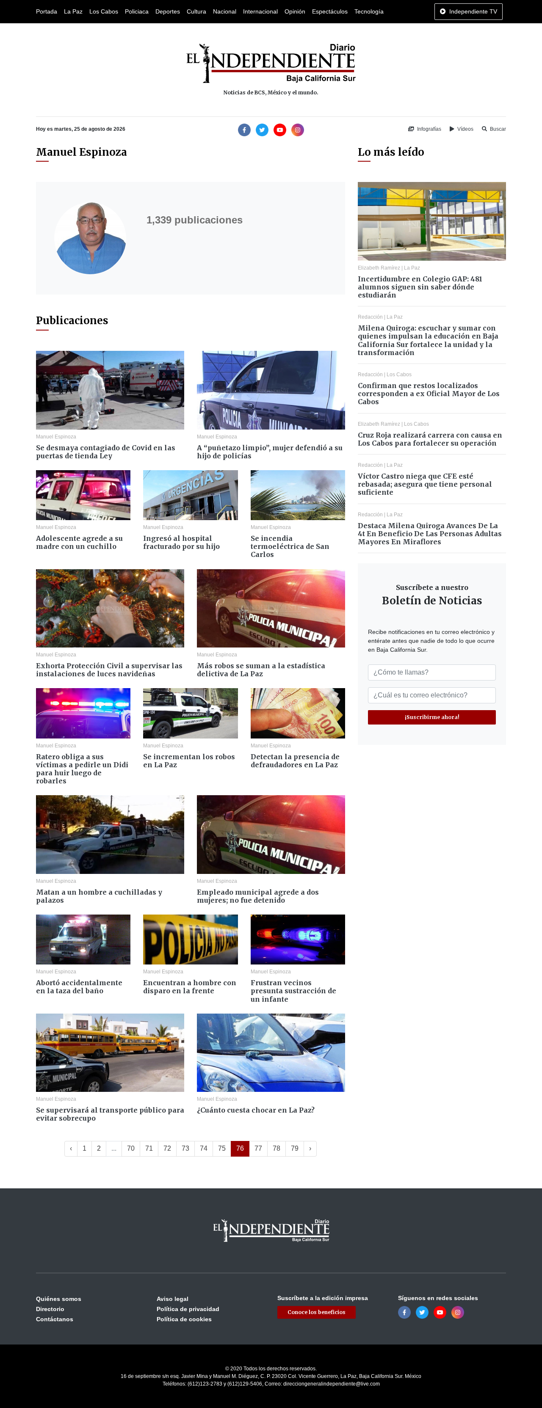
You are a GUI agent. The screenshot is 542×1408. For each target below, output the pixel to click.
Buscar (497, 129)
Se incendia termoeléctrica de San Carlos (290, 546)
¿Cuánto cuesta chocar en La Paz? (256, 1110)
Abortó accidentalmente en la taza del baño (79, 986)
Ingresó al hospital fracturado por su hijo (181, 542)
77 (258, 1148)
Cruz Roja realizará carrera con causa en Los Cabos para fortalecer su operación (430, 439)
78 (276, 1148)
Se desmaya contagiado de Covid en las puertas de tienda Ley (105, 452)
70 (131, 1148)
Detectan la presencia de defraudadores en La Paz (295, 760)
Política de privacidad (188, 1309)
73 (185, 1148)
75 (222, 1148)
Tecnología (369, 11)
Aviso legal (172, 1298)
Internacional (260, 11)
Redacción (370, 317)
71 (149, 1148)
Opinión (295, 11)
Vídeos (464, 129)
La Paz (73, 11)
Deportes (167, 11)
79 (295, 1148)
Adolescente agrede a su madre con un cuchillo (79, 542)
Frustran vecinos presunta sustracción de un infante (293, 990)
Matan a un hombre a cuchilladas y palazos (99, 896)
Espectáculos (330, 11)
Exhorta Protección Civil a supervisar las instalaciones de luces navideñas (109, 669)
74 (203, 1148)
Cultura (196, 11)
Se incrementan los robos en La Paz (189, 760)
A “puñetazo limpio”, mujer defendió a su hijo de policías (270, 452)
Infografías (428, 129)
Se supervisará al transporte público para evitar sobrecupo (110, 1114)
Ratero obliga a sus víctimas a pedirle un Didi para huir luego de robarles (82, 768)
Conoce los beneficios (317, 1312)
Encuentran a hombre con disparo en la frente (189, 986)
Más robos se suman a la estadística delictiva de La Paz (261, 669)
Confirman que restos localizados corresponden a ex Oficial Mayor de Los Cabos (429, 393)
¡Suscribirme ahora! (432, 717)
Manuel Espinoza (56, 437)
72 (167, 1148)
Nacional (224, 11)
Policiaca (137, 11)
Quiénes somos (58, 1298)
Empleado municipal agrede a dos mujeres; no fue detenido (258, 896)
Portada (46, 11)
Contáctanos (54, 1319)
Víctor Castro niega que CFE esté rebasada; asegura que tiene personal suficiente (425, 484)
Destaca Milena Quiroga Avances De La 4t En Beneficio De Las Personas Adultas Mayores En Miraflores (430, 533)
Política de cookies (184, 1319)
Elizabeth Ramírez (379, 268)
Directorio (50, 1309)
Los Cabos (103, 11)
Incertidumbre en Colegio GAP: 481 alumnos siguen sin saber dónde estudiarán (420, 287)
